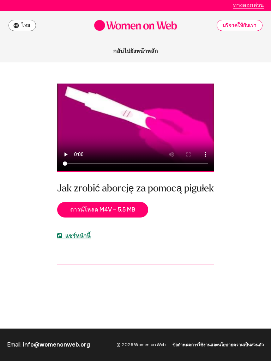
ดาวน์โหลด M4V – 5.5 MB (102, 209)
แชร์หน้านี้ (77, 235)
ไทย (26, 25)
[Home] (135, 25)
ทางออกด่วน (248, 5)
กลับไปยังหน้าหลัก (135, 51)
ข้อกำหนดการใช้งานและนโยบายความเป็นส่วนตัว (218, 345)
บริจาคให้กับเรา (240, 25)
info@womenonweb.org (56, 344)
